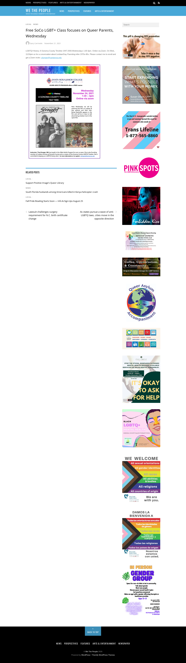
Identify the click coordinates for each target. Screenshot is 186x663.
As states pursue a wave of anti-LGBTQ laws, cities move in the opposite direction (98, 215)
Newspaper (89, 3)
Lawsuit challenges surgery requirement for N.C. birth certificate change (46, 215)
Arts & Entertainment (71, 3)
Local (28, 24)
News (28, 3)
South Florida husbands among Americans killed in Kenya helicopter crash (62, 191)
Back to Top (93, 632)
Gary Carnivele (36, 43)
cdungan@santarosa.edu (51, 58)
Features (53, 3)
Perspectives (39, 3)
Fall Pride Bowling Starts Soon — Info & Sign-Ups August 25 (54, 201)
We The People (91, 652)
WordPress (85, 655)
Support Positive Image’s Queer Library (45, 182)
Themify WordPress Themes (103, 655)
